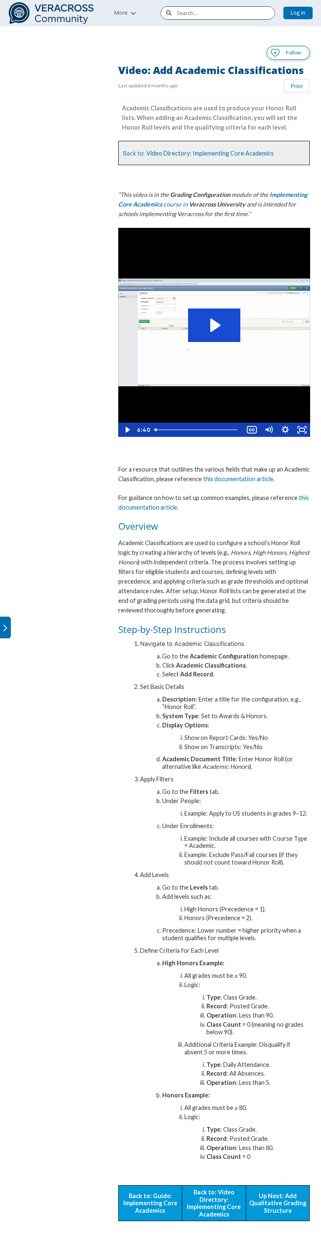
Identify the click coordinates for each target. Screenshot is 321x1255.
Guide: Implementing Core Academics (150, 1203)
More (120, 12)
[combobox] (226, 13)
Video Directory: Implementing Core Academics (210, 153)
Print (297, 86)
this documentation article (238, 478)
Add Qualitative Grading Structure (277, 1203)
